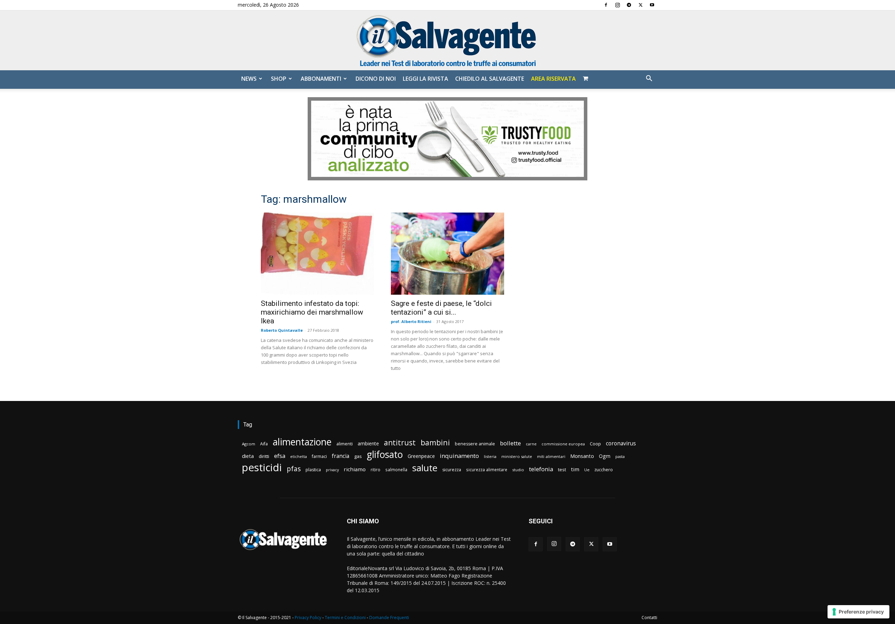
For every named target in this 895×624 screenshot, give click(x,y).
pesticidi (262, 467)
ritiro (375, 469)
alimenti (344, 444)
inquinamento (459, 455)
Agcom (248, 443)
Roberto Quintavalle (282, 330)
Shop (278, 79)
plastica (313, 470)
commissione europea (563, 443)
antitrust (400, 442)
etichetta (298, 456)
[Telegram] (629, 5)
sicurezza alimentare (486, 469)
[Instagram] (617, 5)
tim (575, 469)
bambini (435, 442)
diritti (264, 456)
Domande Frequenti (389, 618)
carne (531, 443)
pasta (620, 456)
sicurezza (451, 470)
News (249, 79)
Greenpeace (421, 456)
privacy (332, 469)
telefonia (541, 469)
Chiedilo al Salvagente (489, 79)
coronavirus (621, 443)
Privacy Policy (308, 618)
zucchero (603, 470)
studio (518, 469)
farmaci (319, 456)
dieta (248, 455)
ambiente (368, 443)
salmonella (396, 469)
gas (358, 456)
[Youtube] (652, 5)
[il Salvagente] (447, 40)
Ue (586, 469)
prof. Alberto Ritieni (411, 321)
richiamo (355, 469)
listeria (490, 456)
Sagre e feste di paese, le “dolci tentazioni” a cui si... (441, 307)
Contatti (649, 618)
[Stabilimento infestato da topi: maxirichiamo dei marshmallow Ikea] (317, 254)
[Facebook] (606, 5)
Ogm (604, 456)
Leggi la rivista (425, 79)
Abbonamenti (321, 79)
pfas (294, 469)
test (562, 469)
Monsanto (582, 456)
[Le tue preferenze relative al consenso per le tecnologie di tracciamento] (858, 611)
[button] (648, 79)
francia (340, 456)
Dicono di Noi (376, 79)
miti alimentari (551, 456)
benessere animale (475, 444)
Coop (595, 443)
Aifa (264, 444)
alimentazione (302, 441)
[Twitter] (640, 5)
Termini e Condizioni (345, 618)
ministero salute (516, 456)
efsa (279, 456)
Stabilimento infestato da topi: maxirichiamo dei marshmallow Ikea (312, 312)
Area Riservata (553, 79)
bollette (510, 443)
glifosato (385, 454)
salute (424, 468)
